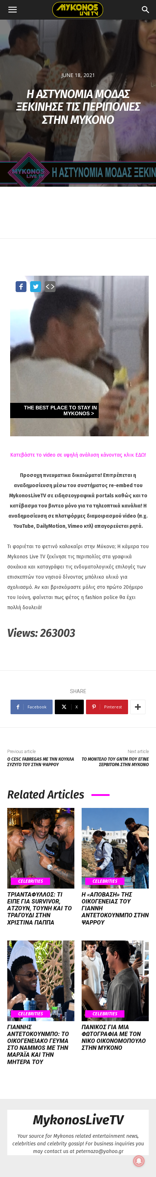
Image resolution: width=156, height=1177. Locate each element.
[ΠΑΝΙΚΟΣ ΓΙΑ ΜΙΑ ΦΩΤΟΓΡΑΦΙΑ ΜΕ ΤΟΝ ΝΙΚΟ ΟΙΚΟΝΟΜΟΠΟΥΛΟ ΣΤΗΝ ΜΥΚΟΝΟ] (115, 981)
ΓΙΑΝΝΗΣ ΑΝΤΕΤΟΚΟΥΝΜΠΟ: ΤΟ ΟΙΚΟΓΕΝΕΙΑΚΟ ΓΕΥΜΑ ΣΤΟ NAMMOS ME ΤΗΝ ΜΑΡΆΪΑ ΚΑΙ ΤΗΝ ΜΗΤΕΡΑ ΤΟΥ (38, 1044)
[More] (137, 707)
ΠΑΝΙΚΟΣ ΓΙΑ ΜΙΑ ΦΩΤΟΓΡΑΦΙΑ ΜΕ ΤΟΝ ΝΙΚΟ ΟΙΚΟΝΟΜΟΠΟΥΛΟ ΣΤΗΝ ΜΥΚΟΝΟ (114, 1038)
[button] (12, 10)
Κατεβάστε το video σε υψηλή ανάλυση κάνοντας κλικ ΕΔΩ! (78, 455)
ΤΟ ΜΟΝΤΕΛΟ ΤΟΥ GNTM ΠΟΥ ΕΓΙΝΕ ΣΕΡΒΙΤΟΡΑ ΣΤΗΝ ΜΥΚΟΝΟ (115, 762)
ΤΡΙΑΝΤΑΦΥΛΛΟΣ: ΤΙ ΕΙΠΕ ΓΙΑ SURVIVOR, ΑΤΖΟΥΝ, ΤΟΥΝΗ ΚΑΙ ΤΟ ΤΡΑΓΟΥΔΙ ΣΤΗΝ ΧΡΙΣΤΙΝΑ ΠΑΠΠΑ (39, 908)
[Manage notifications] (139, 1161)
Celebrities (30, 881)
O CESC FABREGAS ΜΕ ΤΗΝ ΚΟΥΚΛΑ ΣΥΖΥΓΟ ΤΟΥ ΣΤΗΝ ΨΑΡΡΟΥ (40, 762)
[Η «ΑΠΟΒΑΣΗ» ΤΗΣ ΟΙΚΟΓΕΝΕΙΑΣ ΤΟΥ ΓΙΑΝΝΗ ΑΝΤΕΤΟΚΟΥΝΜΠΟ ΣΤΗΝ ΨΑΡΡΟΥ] (115, 848)
